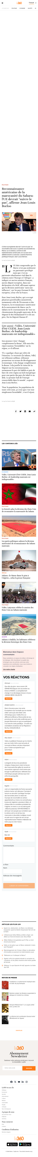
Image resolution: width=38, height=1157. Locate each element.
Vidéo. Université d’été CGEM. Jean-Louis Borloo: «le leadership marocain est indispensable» (18, 330)
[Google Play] (25, 1144)
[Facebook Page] (11, 1082)
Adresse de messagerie (12, 876)
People (3, 1104)
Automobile (5, 1102)
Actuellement (5, 8)
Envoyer (29, 1068)
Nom (5, 868)
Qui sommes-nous (6, 1114)
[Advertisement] (19, 94)
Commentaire (8, 846)
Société (30, 8)
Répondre (8, 698)
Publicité (4, 1116)
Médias (4, 1100)
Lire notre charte (9, 669)
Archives (4, 1118)
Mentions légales (6, 1132)
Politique (14, 8)
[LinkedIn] (23, 1082)
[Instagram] (26, 1082)
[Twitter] (15, 1082)
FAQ (3, 1124)
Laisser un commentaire (19, 886)
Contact (4, 1126)
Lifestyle (4, 1106)
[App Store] (12, 1144)
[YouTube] (19, 1082)
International (5, 1096)
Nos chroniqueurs (6, 1109)
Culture (4, 1098)
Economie (22, 8)
